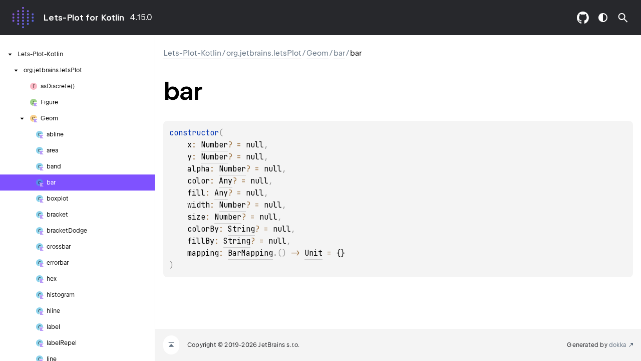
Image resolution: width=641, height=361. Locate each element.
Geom (317, 53)
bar (339, 53)
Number (214, 145)
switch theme (603, 18)
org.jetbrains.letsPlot (263, 53)
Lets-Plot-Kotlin (192, 53)
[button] (623, 18)
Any (225, 181)
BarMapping (250, 253)
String (241, 229)
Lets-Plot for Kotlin (83, 18)
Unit (313, 253)
